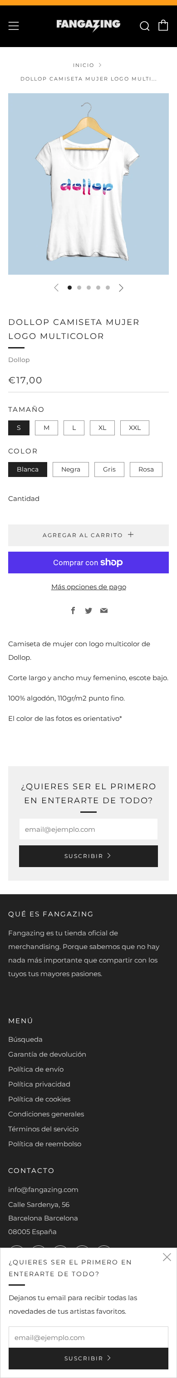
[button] (70, 288)
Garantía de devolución (47, 1054)
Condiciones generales (46, 1114)
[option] (88, 184)
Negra (70, 469)
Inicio (83, 65)
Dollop (19, 360)
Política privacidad (39, 1084)
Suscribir (83, 856)
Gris (109, 469)
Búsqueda (25, 1039)
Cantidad (23, 498)
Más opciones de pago (88, 586)
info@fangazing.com (43, 1189)
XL (102, 427)
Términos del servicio (43, 1129)
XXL (135, 427)
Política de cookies (39, 1099)
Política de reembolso (44, 1144)
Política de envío (36, 1069)
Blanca (28, 469)
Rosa (146, 469)
